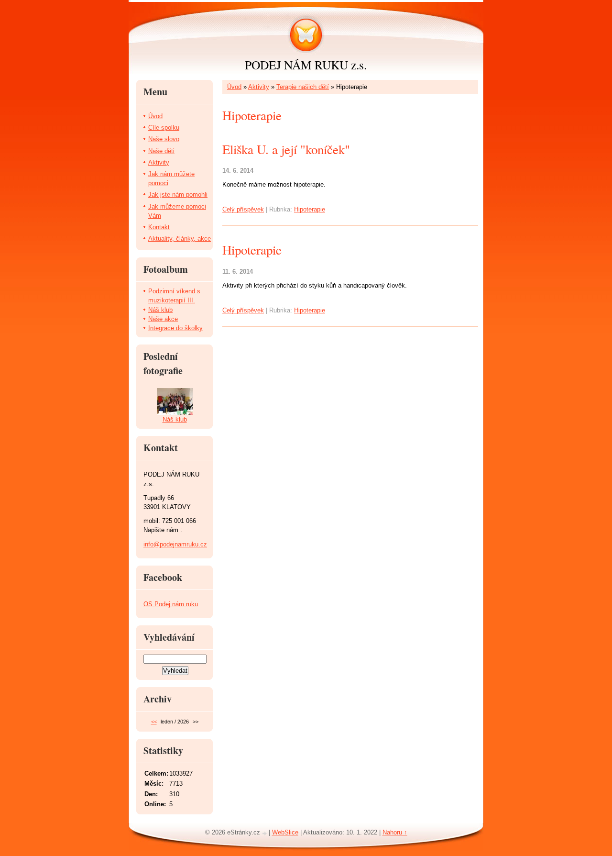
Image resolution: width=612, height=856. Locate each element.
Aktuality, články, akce (179, 238)
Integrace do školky (175, 328)
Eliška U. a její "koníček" (286, 149)
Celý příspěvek (243, 209)
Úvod (234, 86)
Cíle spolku (163, 127)
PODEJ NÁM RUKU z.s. (306, 64)
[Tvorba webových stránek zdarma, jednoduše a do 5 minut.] (265, 833)
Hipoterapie (309, 209)
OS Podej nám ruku (170, 604)
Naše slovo (163, 139)
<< (154, 721)
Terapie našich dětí (302, 86)
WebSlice (285, 832)
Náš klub (160, 309)
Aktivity (258, 86)
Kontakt (159, 227)
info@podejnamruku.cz (175, 544)
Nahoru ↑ (394, 832)
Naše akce (163, 318)
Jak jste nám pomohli (178, 194)
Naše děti (161, 151)
